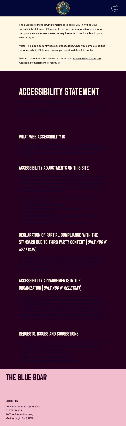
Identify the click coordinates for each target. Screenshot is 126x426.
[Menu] (114, 8)
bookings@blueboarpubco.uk (23, 406)
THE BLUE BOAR (26, 377)
